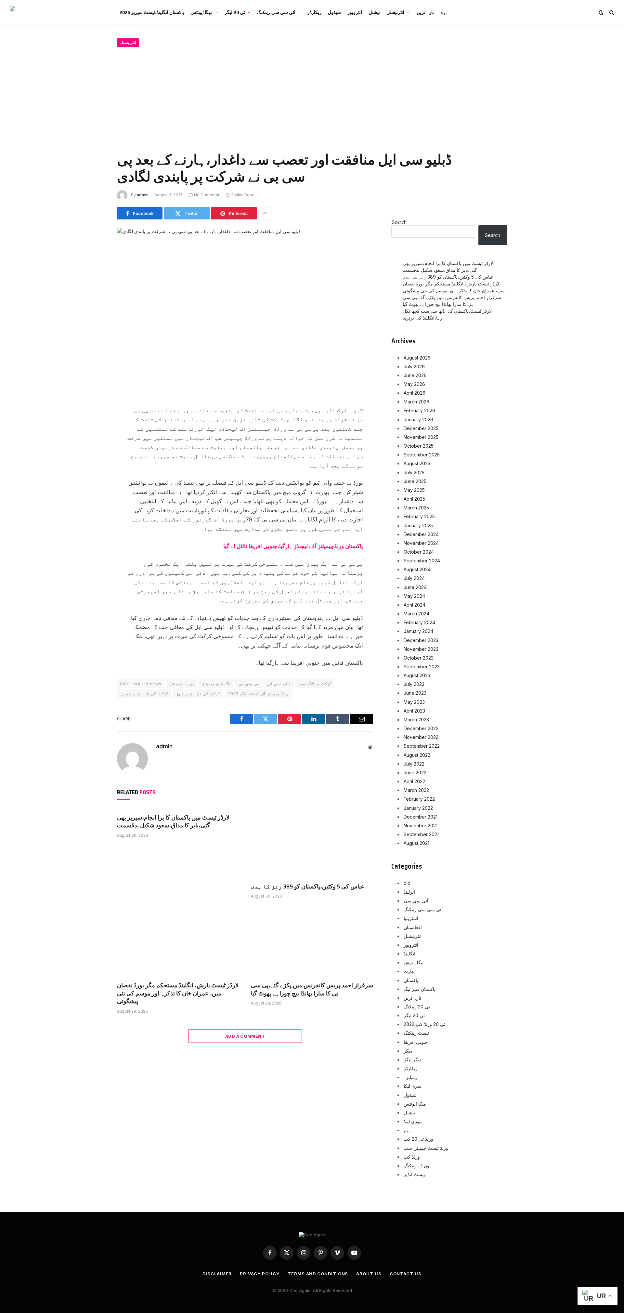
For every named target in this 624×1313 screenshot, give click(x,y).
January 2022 (418, 808)
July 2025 (414, 472)
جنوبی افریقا (416, 1042)
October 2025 (419, 446)
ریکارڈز (314, 12)
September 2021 (421, 834)
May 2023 (414, 702)
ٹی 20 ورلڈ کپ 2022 (424, 1024)
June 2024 (415, 587)
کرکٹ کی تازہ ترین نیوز (198, 693)
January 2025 (418, 525)
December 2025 (421, 428)
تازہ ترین (425, 12)
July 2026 (414, 366)
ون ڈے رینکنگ (416, 1165)
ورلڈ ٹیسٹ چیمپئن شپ (426, 1148)
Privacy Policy (260, 1273)
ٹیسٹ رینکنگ (416, 1033)
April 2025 (414, 499)
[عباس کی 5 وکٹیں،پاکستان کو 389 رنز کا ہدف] (312, 842)
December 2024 (421, 534)
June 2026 (415, 375)
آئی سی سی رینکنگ (276, 12)
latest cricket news (140, 683)
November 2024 (421, 543)
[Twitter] (94, 442)
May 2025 (414, 490)
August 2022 (417, 755)
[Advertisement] (312, 97)
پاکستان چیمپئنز (216, 683)
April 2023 (414, 711)
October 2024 (419, 552)
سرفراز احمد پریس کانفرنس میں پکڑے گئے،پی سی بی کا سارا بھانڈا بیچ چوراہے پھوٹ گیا (312, 989)
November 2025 (421, 437)
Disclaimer (217, 1273)
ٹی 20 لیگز (235, 12)
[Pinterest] (94, 471)
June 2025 (415, 481)
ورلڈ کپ (412, 1157)
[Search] (611, 12)
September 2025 (422, 454)
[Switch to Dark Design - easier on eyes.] (601, 12)
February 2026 (419, 410)
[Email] (94, 485)
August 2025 (417, 463)
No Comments (208, 194)
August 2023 (417, 675)
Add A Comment (245, 1036)
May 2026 (414, 384)
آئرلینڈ (409, 892)
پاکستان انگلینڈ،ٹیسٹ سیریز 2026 (152, 12)
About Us (368, 1273)
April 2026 (414, 393)
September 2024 (422, 560)
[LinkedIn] (94, 456)
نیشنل (374, 12)
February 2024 (419, 622)
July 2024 (414, 578)
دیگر (408, 1051)
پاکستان (411, 980)
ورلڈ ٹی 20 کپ (418, 1139)
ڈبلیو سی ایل (278, 683)
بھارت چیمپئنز (181, 683)
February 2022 (419, 799)
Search (399, 222)
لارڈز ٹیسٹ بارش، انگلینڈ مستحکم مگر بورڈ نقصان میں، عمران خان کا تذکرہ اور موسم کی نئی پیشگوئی (178, 993)
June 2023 (415, 693)
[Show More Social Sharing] (264, 213)
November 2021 (420, 825)
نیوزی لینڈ (413, 1121)
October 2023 (419, 658)
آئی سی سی (416, 900)
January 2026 (418, 419)
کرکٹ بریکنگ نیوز (315, 683)
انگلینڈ (409, 953)
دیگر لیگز (412, 1059)
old (407, 883)
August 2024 (417, 569)
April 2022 (414, 781)
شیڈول (334, 12)
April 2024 (414, 605)
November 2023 (421, 649)
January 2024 (418, 631)
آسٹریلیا (411, 918)
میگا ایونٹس (201, 12)
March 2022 (416, 790)
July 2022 (414, 764)
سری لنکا (413, 1086)
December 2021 (420, 817)
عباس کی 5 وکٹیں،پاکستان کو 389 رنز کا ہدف (307, 886)
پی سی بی (248, 683)
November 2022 (421, 737)
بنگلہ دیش (413, 962)
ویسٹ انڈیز (415, 1174)
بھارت (409, 971)
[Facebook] (94, 427)
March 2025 (416, 507)
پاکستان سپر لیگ (420, 989)
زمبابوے (410, 1077)
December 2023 (421, 640)
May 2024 (414, 596)
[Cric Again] (57, 12)
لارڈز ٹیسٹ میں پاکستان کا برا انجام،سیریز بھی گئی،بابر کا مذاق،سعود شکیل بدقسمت (173, 822)
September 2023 (422, 666)
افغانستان (413, 927)
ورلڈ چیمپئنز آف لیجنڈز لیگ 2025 (258, 693)
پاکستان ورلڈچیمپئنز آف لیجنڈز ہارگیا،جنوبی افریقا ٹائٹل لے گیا (293, 546)
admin (143, 194)
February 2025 (419, 516)
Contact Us (406, 1273)
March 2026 (416, 401)
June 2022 (415, 772)
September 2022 (422, 746)
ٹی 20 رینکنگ (417, 1006)
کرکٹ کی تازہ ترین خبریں (144, 693)
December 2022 (421, 728)
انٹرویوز (354, 12)
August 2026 (417, 358)
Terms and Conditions (318, 1273)
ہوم (444, 12)
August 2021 (416, 843)
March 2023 (416, 719)
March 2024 (416, 613)
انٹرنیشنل (395, 12)
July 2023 (414, 684)
